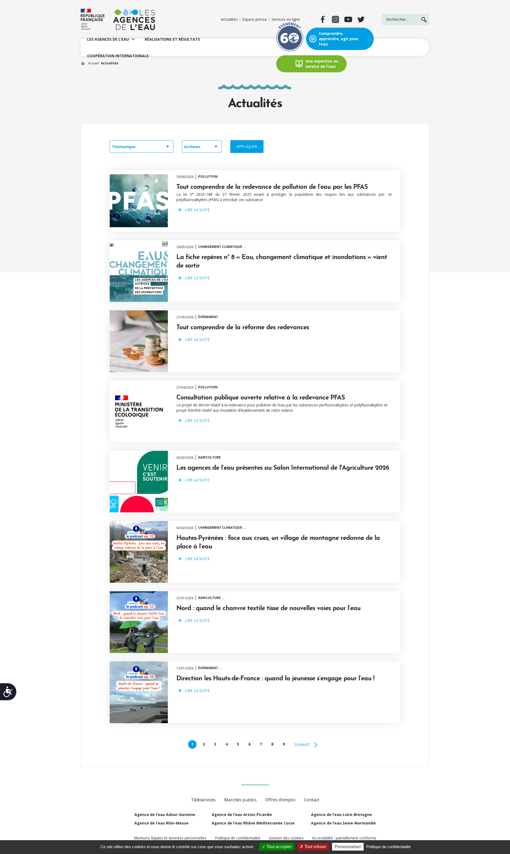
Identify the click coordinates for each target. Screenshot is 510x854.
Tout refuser (314, 846)
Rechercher (424, 19)
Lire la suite (197, 209)
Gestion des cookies (286, 837)
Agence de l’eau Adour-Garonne (164, 814)
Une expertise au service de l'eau (321, 64)
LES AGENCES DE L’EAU (108, 39)
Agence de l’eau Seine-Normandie (343, 823)
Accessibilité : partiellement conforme (344, 837)
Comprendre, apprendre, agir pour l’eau (338, 39)
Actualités (229, 19)
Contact (311, 800)
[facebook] (322, 19)
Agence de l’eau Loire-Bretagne (341, 814)
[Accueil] (118, 19)
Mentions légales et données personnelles (170, 837)
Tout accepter (278, 846)
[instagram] (335, 19)
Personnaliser (348, 846)
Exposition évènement (289, 38)
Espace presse (254, 19)
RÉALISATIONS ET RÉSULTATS (172, 39)
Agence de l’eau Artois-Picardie (242, 814)
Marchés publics (240, 800)
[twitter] (361, 19)
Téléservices (203, 800)
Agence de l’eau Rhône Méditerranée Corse (253, 823)
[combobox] (141, 146)
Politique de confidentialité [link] (388, 846)
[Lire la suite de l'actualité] (139, 201)
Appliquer (247, 146)
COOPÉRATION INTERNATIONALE (118, 55)
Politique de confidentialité (237, 837)
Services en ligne (285, 19)
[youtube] (348, 19)
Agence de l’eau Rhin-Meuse (161, 823)
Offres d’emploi (280, 800)
